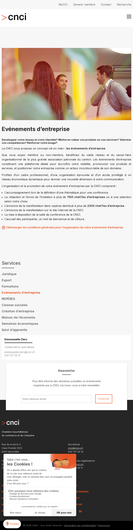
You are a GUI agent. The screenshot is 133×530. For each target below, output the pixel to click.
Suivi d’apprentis (14, 330)
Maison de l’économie (18, 317)
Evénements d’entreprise (21, 292)
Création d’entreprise (18, 311)
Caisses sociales (15, 305)
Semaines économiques (20, 323)
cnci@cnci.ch (75, 448)
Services (11, 263)
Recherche (124, 4)
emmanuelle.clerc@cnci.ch (20, 352)
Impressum (104, 525)
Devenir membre (84, 4)
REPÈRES (8, 299)
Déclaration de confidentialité (80, 525)
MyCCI (63, 4)
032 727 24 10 (75, 451)
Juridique (9, 274)
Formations (10, 286)
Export (7, 280)
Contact (106, 4)
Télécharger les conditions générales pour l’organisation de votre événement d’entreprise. (65, 227)
